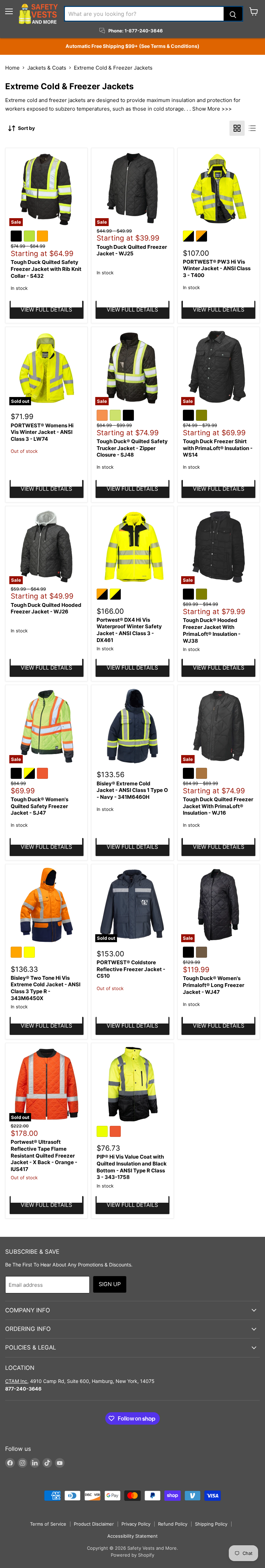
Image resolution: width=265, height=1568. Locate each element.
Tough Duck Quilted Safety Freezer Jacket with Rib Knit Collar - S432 (46, 269)
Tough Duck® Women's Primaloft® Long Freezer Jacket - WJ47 (213, 985)
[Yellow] (30, 953)
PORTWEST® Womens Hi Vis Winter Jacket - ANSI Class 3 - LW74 (42, 432)
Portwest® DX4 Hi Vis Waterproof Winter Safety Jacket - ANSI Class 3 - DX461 (129, 630)
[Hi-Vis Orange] (103, 416)
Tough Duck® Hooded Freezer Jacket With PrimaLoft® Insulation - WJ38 (212, 630)
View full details (46, 309)
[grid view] (237, 128)
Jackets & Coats (46, 68)
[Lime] (30, 237)
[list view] (252, 128)
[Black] (17, 237)
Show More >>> (212, 108)
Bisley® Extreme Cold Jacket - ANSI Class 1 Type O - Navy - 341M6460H (132, 790)
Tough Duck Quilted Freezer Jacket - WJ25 (132, 250)
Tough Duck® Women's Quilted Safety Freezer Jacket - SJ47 (39, 806)
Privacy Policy (135, 1524)
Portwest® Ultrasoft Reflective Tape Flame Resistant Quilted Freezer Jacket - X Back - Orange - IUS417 (44, 1155)
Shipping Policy (211, 1524)
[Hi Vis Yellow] (103, 1132)
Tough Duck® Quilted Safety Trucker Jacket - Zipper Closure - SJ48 (132, 448)
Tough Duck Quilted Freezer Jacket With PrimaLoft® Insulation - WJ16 (218, 806)
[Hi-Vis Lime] (116, 416)
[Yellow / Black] (189, 237)
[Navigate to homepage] (38, 13)
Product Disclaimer (94, 1524)
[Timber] (202, 953)
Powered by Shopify (132, 1555)
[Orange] (43, 237)
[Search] (233, 14)
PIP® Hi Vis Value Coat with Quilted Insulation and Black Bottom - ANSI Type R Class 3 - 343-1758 (132, 1166)
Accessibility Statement (132, 1536)
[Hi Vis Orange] (43, 774)
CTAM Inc (16, 1381)
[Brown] (202, 774)
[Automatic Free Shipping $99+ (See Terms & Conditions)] (132, 46)
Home (12, 68)
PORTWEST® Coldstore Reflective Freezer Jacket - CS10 (131, 969)
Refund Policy (172, 1524)
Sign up (110, 1284)
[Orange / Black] (202, 237)
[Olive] (202, 416)
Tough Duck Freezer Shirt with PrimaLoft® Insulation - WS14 (218, 448)
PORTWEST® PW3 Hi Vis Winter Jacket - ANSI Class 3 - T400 (217, 268)
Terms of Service (48, 1524)
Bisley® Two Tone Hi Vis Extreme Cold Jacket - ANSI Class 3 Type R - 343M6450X (45, 988)
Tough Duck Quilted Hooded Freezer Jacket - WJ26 (46, 608)
